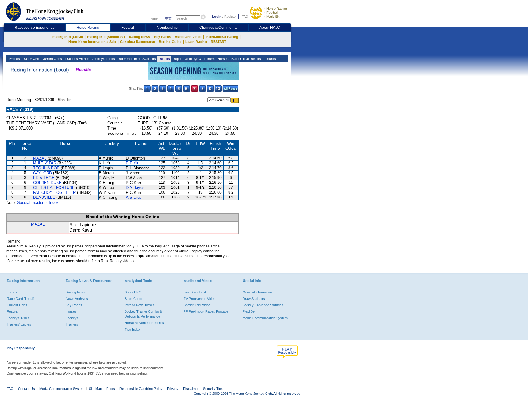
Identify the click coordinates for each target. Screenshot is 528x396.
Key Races (162, 37)
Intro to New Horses (140, 305)
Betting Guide (170, 41)
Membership (167, 27)
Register (230, 16)
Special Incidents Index (38, 202)
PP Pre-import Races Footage (206, 311)
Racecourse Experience (35, 27)
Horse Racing (276, 8)
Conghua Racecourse (137, 41)
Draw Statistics (254, 298)
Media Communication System (265, 318)
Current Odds (51, 59)
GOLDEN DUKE (47, 182)
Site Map (95, 388)
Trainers (72, 324)
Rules (111, 388)
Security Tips (213, 388)
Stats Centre (134, 298)
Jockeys (72, 318)
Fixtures (269, 59)
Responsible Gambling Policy (141, 388)
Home (153, 18)
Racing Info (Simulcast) (106, 37)
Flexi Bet (249, 311)
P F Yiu (132, 163)
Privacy (172, 388)
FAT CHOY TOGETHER (54, 192)
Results (164, 59)
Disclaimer (191, 388)
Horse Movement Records (144, 323)
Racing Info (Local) (67, 37)
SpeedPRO (133, 292)
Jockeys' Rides (103, 59)
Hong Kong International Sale (92, 41)
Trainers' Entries (19, 324)
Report (177, 59)
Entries (14, 59)
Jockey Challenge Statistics (263, 305)
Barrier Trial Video (197, 305)
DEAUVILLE (44, 197)
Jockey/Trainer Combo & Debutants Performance (143, 314)
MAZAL (39, 158)
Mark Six (273, 16)
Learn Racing (196, 41)
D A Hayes (135, 187)
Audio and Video (188, 37)
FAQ (245, 16)
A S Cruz (134, 197)
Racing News (139, 37)
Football (272, 12)
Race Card (30, 59)
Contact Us (26, 388)
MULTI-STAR (44, 163)
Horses (223, 59)
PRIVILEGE (43, 177)
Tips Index (132, 329)
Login (217, 16)
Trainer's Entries (76, 59)
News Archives (77, 298)
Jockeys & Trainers (200, 59)
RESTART (218, 41)
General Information (257, 292)
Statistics (148, 59)
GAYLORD (42, 173)
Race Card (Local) (20, 298)
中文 (168, 18)
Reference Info (128, 59)
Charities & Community (218, 27)
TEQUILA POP (46, 168)
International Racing (222, 37)
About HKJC (269, 27)
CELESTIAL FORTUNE (54, 187)
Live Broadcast (195, 292)
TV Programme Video (199, 298)
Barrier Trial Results (245, 59)
